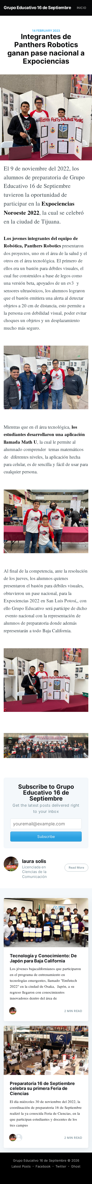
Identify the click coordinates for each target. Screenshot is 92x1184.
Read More (76, 867)
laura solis (34, 861)
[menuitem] (81, 8)
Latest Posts (21, 1166)
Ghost (75, 1166)
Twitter (60, 1166)
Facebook (43, 1166)
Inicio (81, 8)
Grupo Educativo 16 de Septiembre (37, 7)
